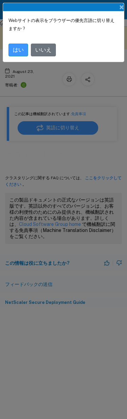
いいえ (43, 50)
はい (18, 50)
